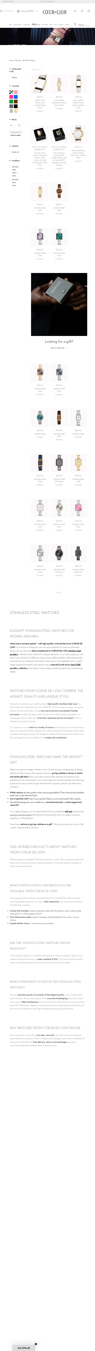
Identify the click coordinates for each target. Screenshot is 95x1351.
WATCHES (45, 24)
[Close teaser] (36, 1344)
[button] (23, 1348)
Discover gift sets (58, 348)
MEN (51, 24)
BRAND (61, 24)
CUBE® (36, 24)
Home (11, 60)
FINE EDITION (17, 24)
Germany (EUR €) (27, 11)
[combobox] (84, 25)
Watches (18, 60)
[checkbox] (16, 77)
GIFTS (55, 24)
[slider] (11, 132)
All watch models (29, 60)
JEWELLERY (26, 24)
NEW (10, 24)
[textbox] (13, 125)
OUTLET (67, 24)
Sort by (35, 70)
